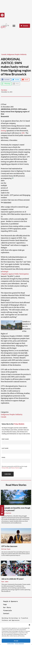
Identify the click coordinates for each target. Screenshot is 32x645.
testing (3, 131)
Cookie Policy (10, 643)
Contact (6, 613)
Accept (16, 641)
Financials (7, 610)
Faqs (5, 604)
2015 (22, 133)
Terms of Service (15, 468)
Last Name (5, 448)
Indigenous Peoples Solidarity (16, 54)
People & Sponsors (10, 601)
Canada (3, 54)
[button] (29, 625)
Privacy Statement (19, 643)
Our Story (7, 607)
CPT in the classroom (9, 546)
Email (3, 457)
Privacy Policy (5, 468)
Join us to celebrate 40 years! (12, 579)
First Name (5, 439)
